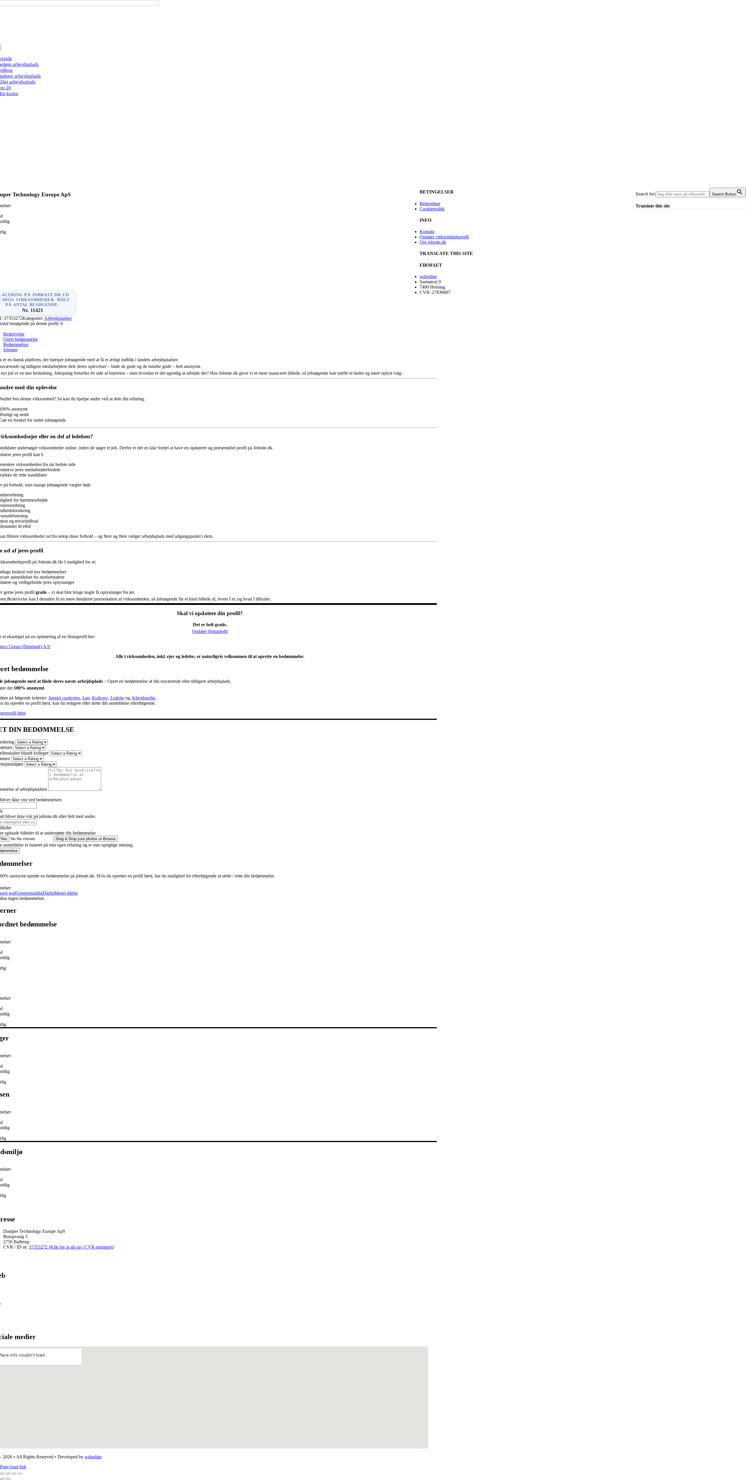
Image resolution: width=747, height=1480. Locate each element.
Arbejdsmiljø (143, 697)
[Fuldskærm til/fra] (8, 1473)
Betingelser (430, 203)
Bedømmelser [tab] (16, 344)
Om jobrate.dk (433, 242)
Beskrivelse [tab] (14, 333)
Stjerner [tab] (10, 349)
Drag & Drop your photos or (86, 839)
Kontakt (427, 231)
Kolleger (100, 697)
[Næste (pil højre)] (8, 1479)
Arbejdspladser (58, 318)
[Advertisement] (373, 142)
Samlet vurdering (64, 697)
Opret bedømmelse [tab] (20, 339)
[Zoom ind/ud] (2, 1473)
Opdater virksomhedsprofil (444, 236)
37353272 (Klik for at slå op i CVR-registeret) (71, 1247)
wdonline (428, 276)
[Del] (14, 1473)
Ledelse (117, 697)
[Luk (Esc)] (20, 1473)
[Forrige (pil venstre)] (2, 1479)
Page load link (13, 1466)
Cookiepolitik (432, 208)
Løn (86, 697)
